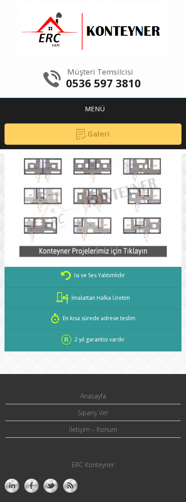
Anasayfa (93, 396)
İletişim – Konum (93, 429)
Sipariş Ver (93, 412)
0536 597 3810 (103, 83)
